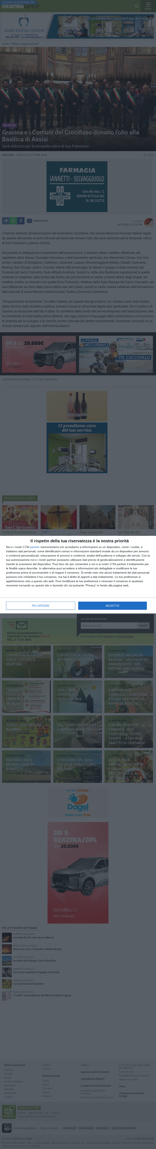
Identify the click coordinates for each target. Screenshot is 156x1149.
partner (35, 547)
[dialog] (78, 574)
